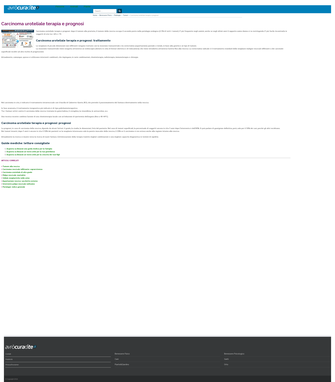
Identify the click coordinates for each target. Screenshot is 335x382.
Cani (117, 359)
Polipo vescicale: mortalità (14, 175)
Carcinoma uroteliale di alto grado (17, 172)
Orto (226, 364)
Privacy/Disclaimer (12, 365)
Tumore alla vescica (11, 166)
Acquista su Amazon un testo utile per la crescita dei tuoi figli (33, 154)
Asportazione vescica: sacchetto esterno (20, 181)
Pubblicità (9, 359)
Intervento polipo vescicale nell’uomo (19, 184)
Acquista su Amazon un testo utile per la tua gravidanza (31, 151)
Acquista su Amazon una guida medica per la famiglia (29, 149)
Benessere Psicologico (234, 354)
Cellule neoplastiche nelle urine (16, 178)
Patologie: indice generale (14, 187)
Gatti (226, 359)
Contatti (8, 354)
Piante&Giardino (122, 364)
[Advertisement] (79, 80)
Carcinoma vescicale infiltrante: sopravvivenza (22, 169)
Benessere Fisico (122, 354)
